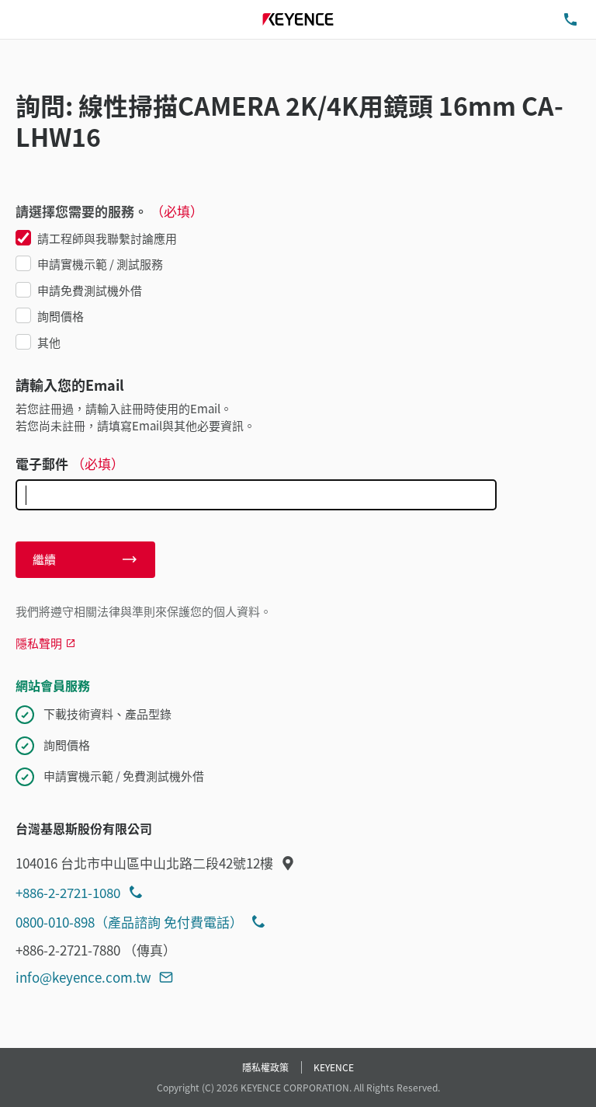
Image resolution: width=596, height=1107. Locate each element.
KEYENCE (334, 1067)
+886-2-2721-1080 (68, 892)
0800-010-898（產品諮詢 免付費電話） (129, 921)
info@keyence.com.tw (83, 977)
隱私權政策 (265, 1067)
